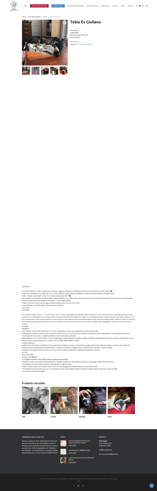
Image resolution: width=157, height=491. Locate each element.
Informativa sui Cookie (106, 479)
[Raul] (35, 400)
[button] (64, 22)
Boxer (45, 17)
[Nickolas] (92, 400)
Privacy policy (95, 479)
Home (24, 17)
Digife (78, 481)
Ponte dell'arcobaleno (34, 17)
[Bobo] (121, 400)
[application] (78, 184)
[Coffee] (64, 400)
